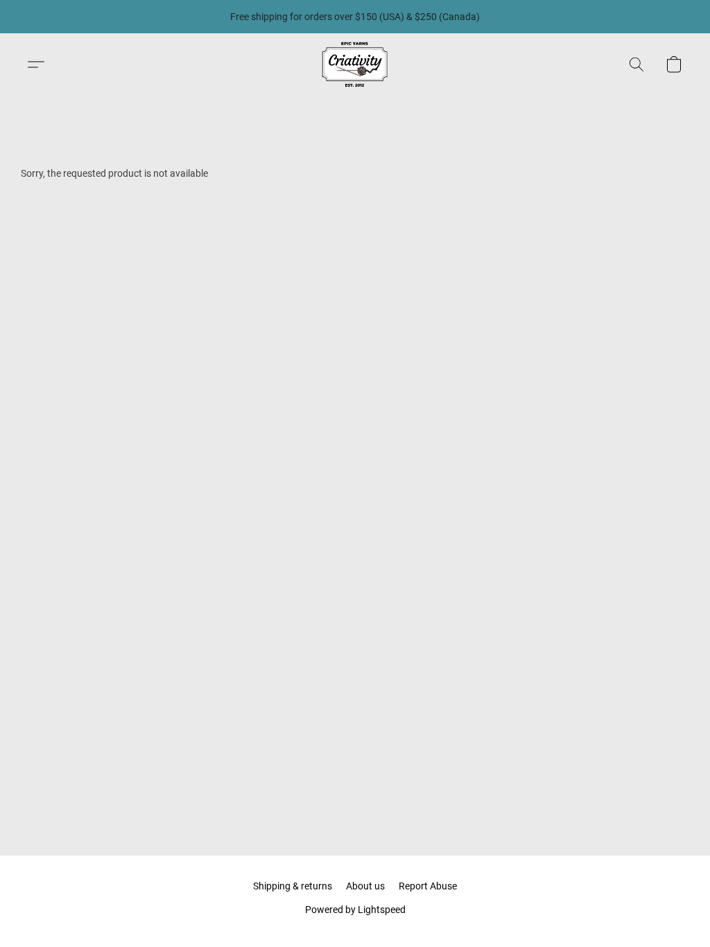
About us (365, 886)
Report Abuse (428, 886)
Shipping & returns (292, 886)
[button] (355, 64)
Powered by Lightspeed (355, 909)
